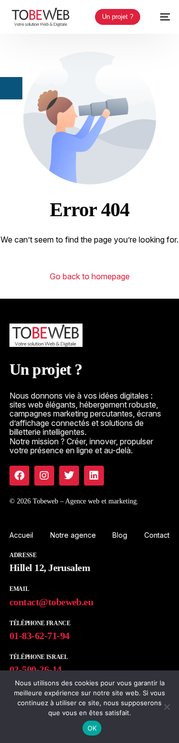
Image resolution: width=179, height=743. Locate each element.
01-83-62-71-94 (39, 635)
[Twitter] (69, 476)
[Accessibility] (11, 88)
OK (92, 728)
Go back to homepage (90, 276)
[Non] (167, 707)
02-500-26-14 (35, 669)
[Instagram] (44, 476)
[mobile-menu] (160, 17)
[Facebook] (19, 476)
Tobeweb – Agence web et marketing (85, 501)
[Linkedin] (94, 476)
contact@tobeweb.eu (51, 601)
